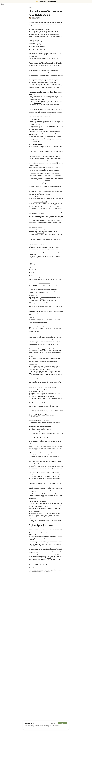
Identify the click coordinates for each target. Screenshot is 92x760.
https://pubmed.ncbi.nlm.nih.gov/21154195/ (37, 645)
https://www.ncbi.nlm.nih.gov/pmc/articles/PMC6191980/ (39, 697)
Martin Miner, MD (38, 17)
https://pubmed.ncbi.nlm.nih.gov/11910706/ (37, 593)
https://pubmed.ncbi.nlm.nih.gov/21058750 (44, 689)
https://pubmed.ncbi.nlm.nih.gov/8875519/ (37, 649)
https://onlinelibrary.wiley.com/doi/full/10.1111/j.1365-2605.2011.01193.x (45, 618)
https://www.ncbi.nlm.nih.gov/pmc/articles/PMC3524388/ (42, 630)
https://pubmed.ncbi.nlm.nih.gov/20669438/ (37, 585)
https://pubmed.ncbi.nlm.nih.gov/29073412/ (49, 604)
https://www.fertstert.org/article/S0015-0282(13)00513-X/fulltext (41, 715)
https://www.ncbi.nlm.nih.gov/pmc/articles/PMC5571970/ (40, 623)
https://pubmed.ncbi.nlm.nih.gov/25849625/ (41, 659)
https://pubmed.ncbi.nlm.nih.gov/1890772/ (42, 662)
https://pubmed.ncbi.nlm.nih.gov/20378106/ (52, 626)
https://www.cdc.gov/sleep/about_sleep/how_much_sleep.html (41, 581)
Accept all (62, 723)
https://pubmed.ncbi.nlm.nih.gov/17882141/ (55, 611)
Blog (30, 7)
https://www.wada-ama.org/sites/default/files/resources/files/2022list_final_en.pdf (42, 708)
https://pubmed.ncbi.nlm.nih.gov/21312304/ (54, 674)
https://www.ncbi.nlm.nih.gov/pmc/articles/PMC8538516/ (45, 711)
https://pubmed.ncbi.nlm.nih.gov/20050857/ (37, 704)
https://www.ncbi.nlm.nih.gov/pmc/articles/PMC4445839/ (44, 615)
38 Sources (31, 567)
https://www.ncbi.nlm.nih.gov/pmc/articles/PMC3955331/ (44, 596)
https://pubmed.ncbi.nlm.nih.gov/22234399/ (46, 685)
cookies (33, 723)
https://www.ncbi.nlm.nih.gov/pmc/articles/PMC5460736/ (40, 682)
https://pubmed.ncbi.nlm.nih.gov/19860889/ (55, 677)
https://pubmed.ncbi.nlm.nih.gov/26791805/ (37, 654)
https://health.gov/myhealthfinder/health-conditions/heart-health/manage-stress (44, 642)
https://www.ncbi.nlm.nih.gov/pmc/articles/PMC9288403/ (45, 608)
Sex (32, 7)
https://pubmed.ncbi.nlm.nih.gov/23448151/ (37, 670)
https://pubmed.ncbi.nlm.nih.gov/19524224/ (37, 601)
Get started (53, 1)
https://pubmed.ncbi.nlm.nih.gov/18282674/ (45, 666)
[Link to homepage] (19, 4)
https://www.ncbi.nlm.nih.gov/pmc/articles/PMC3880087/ (47, 574)
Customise (53, 723)
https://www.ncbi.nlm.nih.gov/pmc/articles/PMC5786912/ (39, 589)
